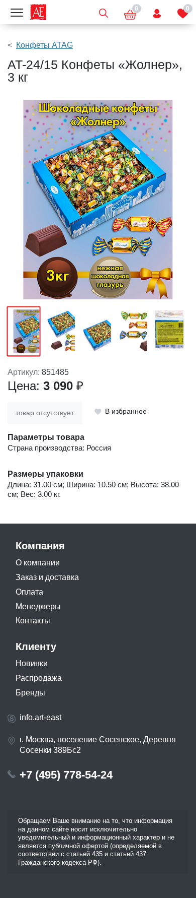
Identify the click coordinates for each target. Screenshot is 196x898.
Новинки (32, 663)
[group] (98, 199)
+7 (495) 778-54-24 (66, 774)
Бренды (30, 692)
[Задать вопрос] (157, 12)
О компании (38, 562)
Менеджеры (38, 606)
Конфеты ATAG (44, 45)
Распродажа (39, 678)
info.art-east (40, 717)
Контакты (33, 620)
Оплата (29, 592)
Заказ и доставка (47, 577)
